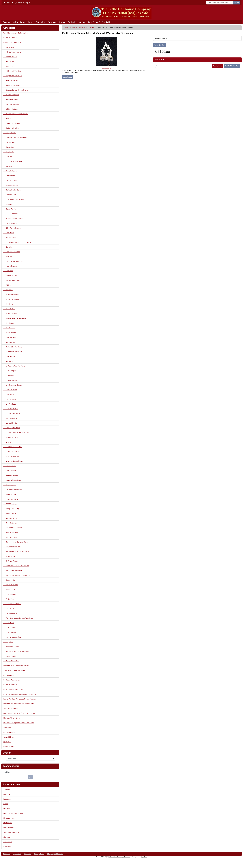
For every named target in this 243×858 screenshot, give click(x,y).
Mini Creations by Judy (12, 447)
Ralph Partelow (10, 518)
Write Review (67, 77)
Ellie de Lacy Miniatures (13, 218)
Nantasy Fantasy (10, 475)
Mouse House (9, 466)
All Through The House (12, 71)
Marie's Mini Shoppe (11, 423)
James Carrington (11, 299)
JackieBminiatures (11, 295)
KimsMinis (8, 361)
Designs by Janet (10, 185)
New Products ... (9, 746)
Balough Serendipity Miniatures (15, 90)
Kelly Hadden (9, 356)
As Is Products (8, 675)
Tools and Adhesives (10, 708)
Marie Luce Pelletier (11, 413)
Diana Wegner (9, 195)
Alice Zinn (8, 66)
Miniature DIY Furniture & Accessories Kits (18, 704)
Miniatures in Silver (11, 452)
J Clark (7, 285)
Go (30, 777)
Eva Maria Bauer (10, 237)
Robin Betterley (10, 523)
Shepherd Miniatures (12, 547)
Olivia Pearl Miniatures (12, 490)
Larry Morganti (9, 371)
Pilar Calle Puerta (10, 499)
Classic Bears (9, 147)
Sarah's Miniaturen (11, 532)
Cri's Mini (7, 157)
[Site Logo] (121, 13)
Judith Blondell (9, 333)
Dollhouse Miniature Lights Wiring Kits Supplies (20, 694)
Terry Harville (9, 608)
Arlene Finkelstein (10, 80)
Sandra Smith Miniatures (13, 528)
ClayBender (8, 152)
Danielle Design (10, 171)
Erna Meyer (8, 233)
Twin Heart (8, 623)
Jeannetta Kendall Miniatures (14, 318)
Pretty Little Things (11, 509)
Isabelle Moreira (10, 275)
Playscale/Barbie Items (11, 718)
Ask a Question (159, 45)
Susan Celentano (10, 585)
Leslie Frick (8, 394)
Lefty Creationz (10, 390)
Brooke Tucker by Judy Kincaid (15, 114)
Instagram (81, 22)
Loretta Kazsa (9, 399)
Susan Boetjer (9, 580)
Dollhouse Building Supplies (13, 689)
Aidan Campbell (10, 57)
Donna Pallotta (9, 209)
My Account (7, 823)
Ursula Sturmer (10, 632)
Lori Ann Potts (9, 404)
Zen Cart (144, 857)
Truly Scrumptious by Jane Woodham (18, 618)
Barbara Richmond (11, 95)
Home (8, 3)
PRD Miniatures (10, 504)
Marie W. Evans (10, 418)
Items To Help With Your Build (99, 22)
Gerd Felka (8, 256)
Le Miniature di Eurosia (12, 385)
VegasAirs (8, 642)
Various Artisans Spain (12, 637)
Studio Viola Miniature (12, 570)
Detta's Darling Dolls (12, 190)
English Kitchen (10, 223)
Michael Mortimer (10, 437)
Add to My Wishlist (231, 66)
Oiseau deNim (9, 485)
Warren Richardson (11, 661)
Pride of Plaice (9, 513)
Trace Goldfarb (10, 613)
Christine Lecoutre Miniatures (15, 138)
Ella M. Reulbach (10, 214)
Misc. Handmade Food (12, 456)
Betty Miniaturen (10, 99)
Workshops (52, 22)
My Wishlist (17, 3)
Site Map (6, 837)
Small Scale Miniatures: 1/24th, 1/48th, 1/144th (19, 713)
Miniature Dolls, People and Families (16, 666)
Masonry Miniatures (11, 428)
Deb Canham (9, 176)
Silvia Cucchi (9, 556)
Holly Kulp (8, 271)
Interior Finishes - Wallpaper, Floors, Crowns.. (19, 699)
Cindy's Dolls (9, 142)
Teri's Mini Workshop (12, 604)
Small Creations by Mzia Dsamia (16, 566)
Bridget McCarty (10, 109)
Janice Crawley (10, 314)
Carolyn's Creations (11, 123)
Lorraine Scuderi (10, 409)
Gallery (30, 22)
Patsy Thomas (9, 494)
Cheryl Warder (9, 133)
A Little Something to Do (13, 52)
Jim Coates (8, 323)
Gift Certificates (9, 732)
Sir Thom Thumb (10, 561)
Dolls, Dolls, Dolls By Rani (13, 199)
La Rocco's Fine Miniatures (14, 366)
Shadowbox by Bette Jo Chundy (16, 542)
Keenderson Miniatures (12, 352)
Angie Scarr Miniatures (12, 76)
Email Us (62, 22)
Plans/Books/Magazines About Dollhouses (18, 723)
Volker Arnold (9, 656)
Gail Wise (7, 247)
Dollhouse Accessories (11, 680)
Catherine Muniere (11, 128)
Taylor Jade (8, 599)
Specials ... (7, 742)
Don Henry (8, 204)
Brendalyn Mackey (11, 104)
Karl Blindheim (9, 342)
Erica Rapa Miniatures (12, 228)
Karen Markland (10, 337)
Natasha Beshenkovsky (12, 480)
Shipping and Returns (11, 832)
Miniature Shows (19, 22)
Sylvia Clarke (9, 589)
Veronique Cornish (11, 647)
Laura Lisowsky (10, 380)
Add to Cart (217, 66)
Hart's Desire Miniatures (13, 261)
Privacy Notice (8, 828)
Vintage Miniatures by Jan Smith (16, 651)
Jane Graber (9, 309)
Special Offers (8, 737)
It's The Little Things (11, 280)
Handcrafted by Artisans (78, 28)
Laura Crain (8, 375)
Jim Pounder (9, 328)
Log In (27, 3)
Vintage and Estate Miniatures (14, 670)
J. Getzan (92, 28)
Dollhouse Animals (10, 685)
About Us (6, 22)
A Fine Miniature (10, 47)
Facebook (71, 22)
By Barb (7, 118)
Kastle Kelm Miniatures (12, 347)
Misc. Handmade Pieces (13, 461)
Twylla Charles (9, 628)
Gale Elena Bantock (11, 252)
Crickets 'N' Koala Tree (12, 161)
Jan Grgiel (8, 304)
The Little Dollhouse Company (120, 857)
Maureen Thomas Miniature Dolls (16, 432)
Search (236, 3)
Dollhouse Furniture (10, 38)
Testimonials (40, 22)
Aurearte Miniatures (11, 85)
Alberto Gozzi (9, 61)
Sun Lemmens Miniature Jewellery (16, 575)
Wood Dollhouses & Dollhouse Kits (15, 33)
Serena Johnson (10, 537)
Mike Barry (8, 442)
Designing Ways (10, 180)
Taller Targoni (9, 594)
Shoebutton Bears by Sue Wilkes (16, 551)
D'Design (7, 166)
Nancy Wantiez (10, 471)
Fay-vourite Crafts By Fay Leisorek (17, 242)
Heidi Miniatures (10, 266)
